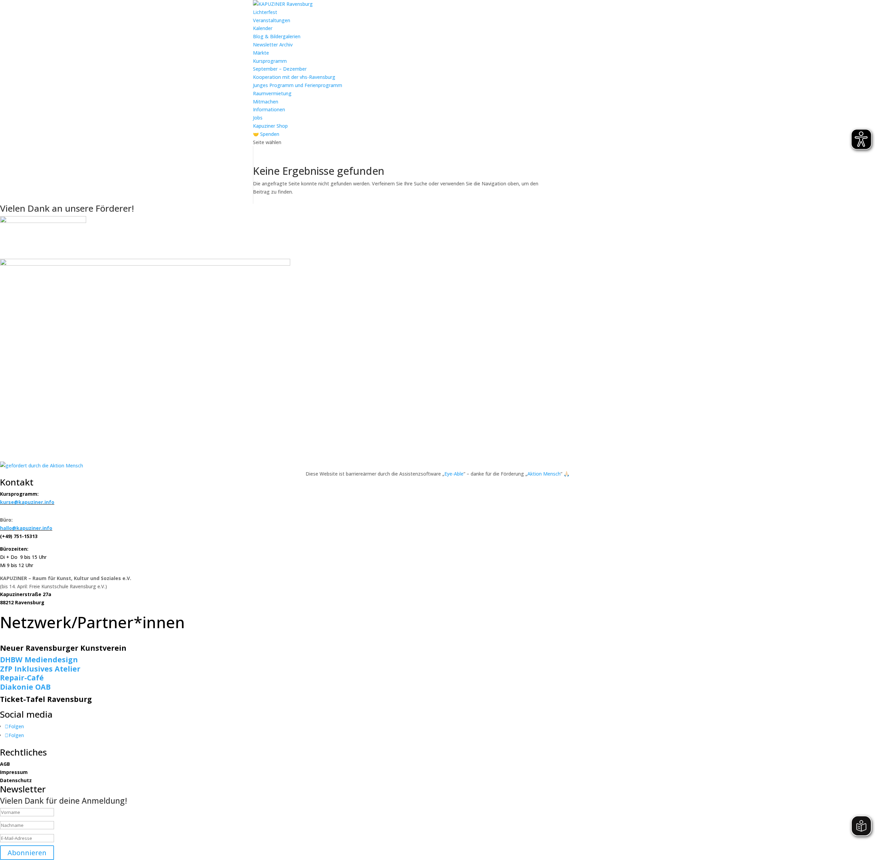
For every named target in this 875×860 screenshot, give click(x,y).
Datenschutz (16, 780)
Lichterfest (265, 12)
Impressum (14, 772)
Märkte (261, 53)
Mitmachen (265, 101)
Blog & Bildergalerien (276, 36)
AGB (5, 764)
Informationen (269, 109)
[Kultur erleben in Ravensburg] (145, 263)
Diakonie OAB (25, 687)
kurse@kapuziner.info (27, 502)
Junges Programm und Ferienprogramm (297, 85)
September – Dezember (280, 69)
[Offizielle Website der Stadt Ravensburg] (43, 221)
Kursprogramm (270, 61)
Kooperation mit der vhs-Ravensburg (294, 77)
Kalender (262, 28)
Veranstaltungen (271, 20)
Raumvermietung (272, 93)
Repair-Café (22, 677)
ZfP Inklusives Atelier (40, 669)
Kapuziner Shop (270, 126)
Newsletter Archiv (273, 44)
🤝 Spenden (266, 134)
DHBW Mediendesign (39, 659)
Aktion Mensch (544, 473)
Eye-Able (453, 473)
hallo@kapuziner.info (26, 528)
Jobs (257, 117)
